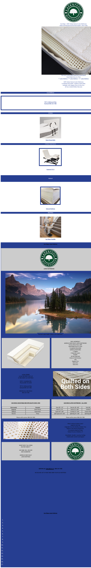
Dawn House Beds (50, 140)
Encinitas (52, 531)
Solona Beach (52, 562)
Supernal (13, 409)
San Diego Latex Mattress (50, 513)
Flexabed (37, 407)
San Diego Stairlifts (50, 239)
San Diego (52, 553)
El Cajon (52, 528)
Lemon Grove (52, 542)
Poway (52, 550)
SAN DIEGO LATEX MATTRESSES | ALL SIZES (75, 403)
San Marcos (52, 556)
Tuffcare (14, 411)
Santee (52, 559)
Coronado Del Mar (52, 525)
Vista (52, 564)
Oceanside (52, 548)
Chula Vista (52, 523)
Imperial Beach (52, 537)
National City (52, 545)
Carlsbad (52, 520)
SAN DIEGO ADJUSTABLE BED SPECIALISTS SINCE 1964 (25, 403)
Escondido (52, 534)
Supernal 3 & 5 (50, 169)
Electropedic (13, 407)
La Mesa (52, 539)
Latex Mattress (64, 78)
